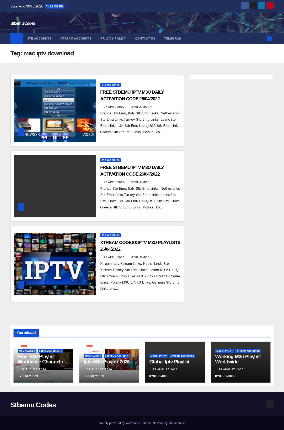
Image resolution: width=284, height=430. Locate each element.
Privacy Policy (113, 38)
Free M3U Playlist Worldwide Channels (40, 359)
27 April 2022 (115, 106)
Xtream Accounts (76, 38)
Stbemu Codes (22, 23)
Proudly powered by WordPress (120, 423)
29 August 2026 (34, 369)
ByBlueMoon (141, 106)
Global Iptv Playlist (169, 361)
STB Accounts (39, 38)
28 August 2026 (166, 369)
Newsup (158, 423)
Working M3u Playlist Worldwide (238, 359)
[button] (263, 38)
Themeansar (176, 423)
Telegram (173, 38)
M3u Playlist (27, 351)
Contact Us (145, 38)
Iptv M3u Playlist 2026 (107, 361)
